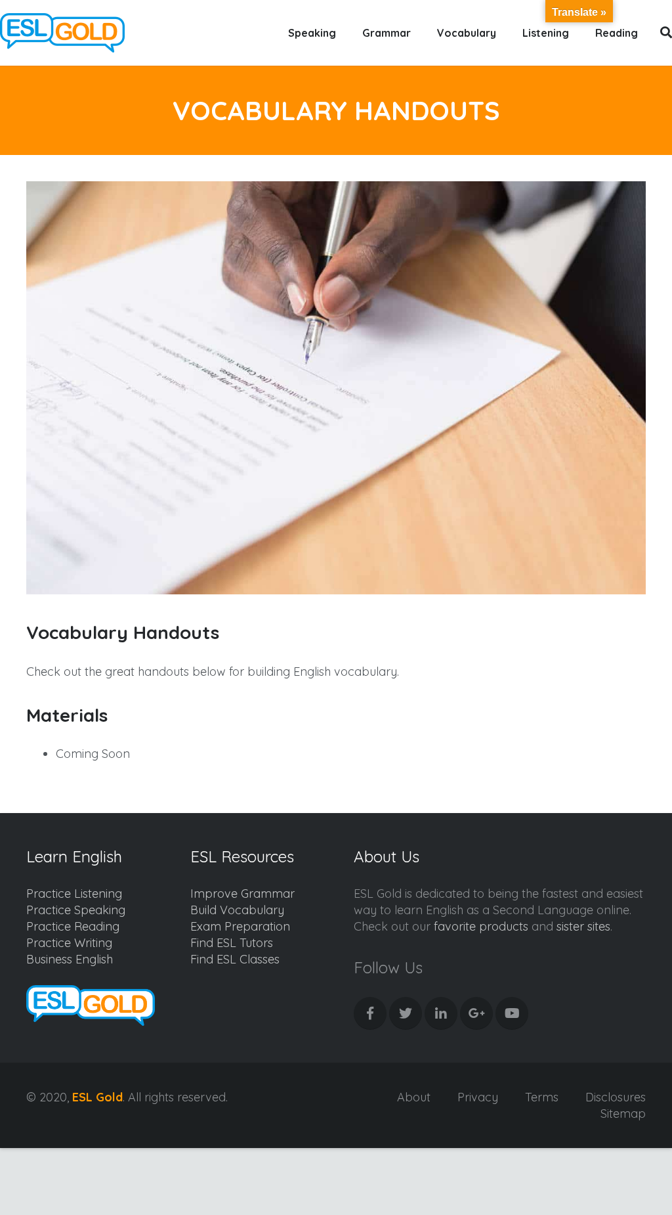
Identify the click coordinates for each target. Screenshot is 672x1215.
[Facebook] (370, 1013)
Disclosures (615, 1097)
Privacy (477, 1097)
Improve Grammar (242, 893)
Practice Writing (69, 942)
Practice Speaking (75, 909)
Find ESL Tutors (231, 942)
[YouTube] (511, 1013)
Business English (69, 959)
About (413, 1097)
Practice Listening (74, 893)
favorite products (481, 926)
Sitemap (623, 1113)
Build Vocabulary (237, 909)
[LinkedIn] (441, 1013)
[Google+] (476, 1013)
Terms (541, 1097)
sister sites (583, 926)
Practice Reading (72, 926)
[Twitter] (405, 1013)
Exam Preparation (240, 926)
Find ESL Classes (235, 959)
